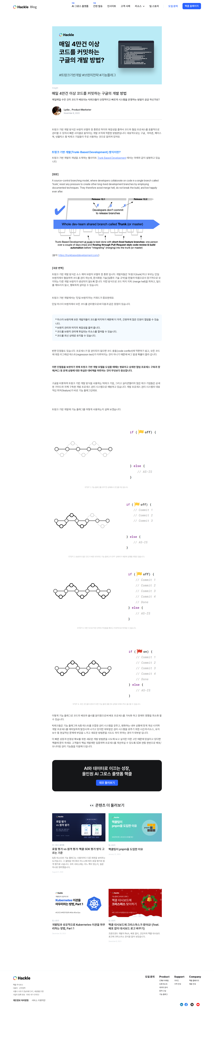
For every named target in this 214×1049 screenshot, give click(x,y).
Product (164, 977)
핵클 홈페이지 (192, 6)
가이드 (176, 981)
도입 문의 (173, 6)
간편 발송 (98, 6)
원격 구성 (162, 991)
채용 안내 (192, 984)
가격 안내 (177, 984)
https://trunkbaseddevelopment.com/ (78, 255)
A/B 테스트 (163, 984)
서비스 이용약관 (38, 1000)
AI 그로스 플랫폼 (80, 6)
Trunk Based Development (111, 157)
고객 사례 (125, 6)
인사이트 (111, 6)
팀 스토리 (154, 6)
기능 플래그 (163, 994)
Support (179, 977)
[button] (139, 6)
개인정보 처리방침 (21, 1000)
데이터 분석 (163, 987)
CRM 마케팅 (164, 981)
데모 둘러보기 (107, 782)
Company (195, 977)
